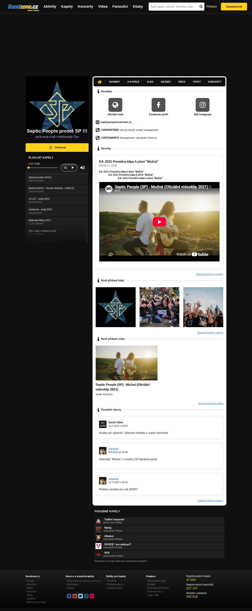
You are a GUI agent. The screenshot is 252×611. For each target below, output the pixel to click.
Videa (102, 6)
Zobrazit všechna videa (210, 403)
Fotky (197, 81)
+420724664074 (110, 137)
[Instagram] (86, 596)
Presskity (112, 581)
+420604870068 (110, 129)
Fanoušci (120, 6)
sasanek (113, 448)
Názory (166, 81)
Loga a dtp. (153, 595)
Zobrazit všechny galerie (210, 332)
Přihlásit (212, 6)
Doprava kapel (115, 588)
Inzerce (71, 588)
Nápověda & (156, 581)
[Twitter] (80, 596)
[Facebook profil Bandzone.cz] (69, 596)
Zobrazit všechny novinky (209, 274)
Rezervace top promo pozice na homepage (84, 583)
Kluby (138, 6)
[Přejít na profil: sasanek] (103, 450)
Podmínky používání (158, 588)
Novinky (114, 81)
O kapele (133, 81)
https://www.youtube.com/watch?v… (121, 462)
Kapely (67, 6)
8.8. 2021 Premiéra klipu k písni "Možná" (129, 161)
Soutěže (31, 598)
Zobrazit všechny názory (210, 500)
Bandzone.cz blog (36, 602)
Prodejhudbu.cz (115, 584)
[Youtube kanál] (74, 596)
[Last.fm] (92, 596)
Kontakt (151, 584)
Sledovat (60, 147)
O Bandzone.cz (155, 591)
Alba (150, 81)
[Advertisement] (126, 42)
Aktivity (50, 6)
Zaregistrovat (234, 6)
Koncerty (85, 6)
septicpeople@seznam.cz (116, 122)
